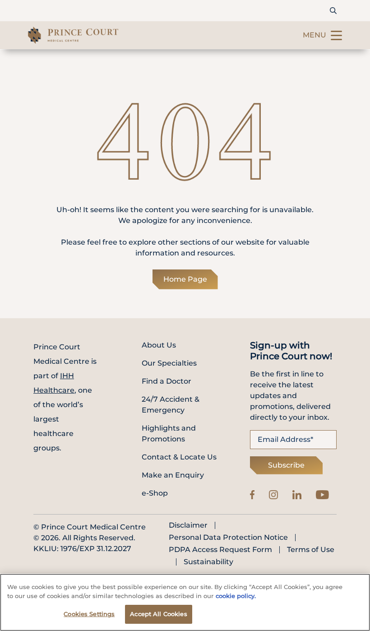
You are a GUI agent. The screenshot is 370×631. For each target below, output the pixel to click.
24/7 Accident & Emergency (170, 404)
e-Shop (155, 493)
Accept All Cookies (158, 613)
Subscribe (286, 465)
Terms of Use (310, 549)
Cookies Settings (89, 613)
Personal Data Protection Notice (228, 537)
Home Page (185, 279)
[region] (185, 602)
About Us (159, 345)
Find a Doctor (166, 381)
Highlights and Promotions (169, 433)
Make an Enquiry (173, 475)
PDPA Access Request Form (220, 549)
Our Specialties (169, 363)
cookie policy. (236, 595)
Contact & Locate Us (179, 457)
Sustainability (208, 562)
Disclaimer (188, 525)
